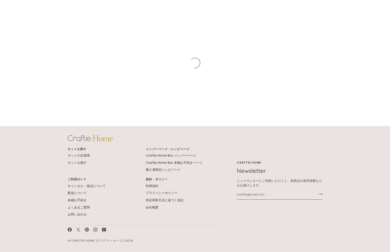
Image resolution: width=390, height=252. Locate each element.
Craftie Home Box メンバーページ (171, 155)
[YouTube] (104, 230)
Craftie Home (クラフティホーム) (97, 240)
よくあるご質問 (79, 207)
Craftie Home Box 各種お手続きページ (174, 163)
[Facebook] (70, 230)
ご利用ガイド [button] (77, 179)
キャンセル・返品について (87, 186)
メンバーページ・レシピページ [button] (167, 149)
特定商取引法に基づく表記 (165, 200)
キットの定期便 (79, 155)
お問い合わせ (77, 214)
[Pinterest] (87, 230)
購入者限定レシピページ (163, 170)
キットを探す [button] (77, 149)
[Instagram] (95, 230)
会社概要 (152, 207)
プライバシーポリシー (161, 193)
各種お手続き (77, 200)
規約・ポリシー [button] (156, 179)
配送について (77, 193)
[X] (78, 230)
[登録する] (318, 194)
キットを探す (77, 163)
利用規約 (152, 186)
